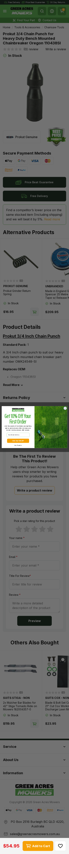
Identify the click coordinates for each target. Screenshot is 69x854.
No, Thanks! (18, 445)
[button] (60, 846)
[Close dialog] (65, 408)
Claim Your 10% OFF (18, 441)
